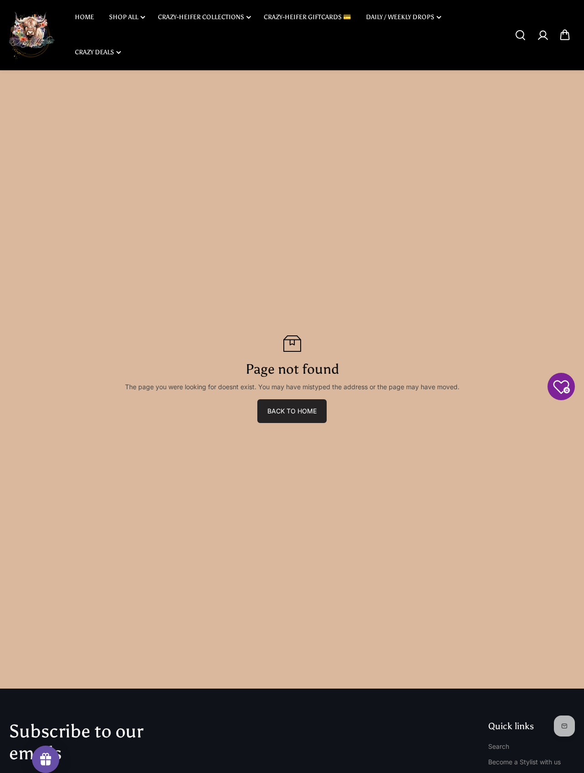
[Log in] (542, 35)
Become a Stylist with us (524, 762)
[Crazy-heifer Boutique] (32, 35)
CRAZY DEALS (94, 52)
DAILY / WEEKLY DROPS (400, 17)
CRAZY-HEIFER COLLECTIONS (201, 17)
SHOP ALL (123, 17)
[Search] (520, 35)
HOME (84, 17)
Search (498, 746)
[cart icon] (565, 35)
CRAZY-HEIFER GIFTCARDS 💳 (307, 17)
